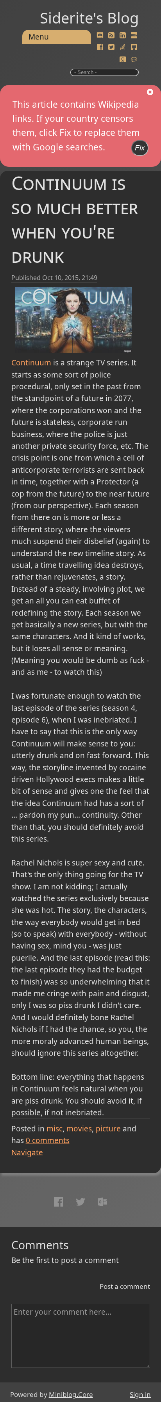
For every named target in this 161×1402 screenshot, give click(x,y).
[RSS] (111, 35)
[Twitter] (111, 47)
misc (55, 1129)
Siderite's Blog (89, 17)
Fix (140, 148)
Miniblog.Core (71, 1394)
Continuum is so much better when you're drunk (74, 219)
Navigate (27, 1152)
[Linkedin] (122, 35)
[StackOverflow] (122, 47)
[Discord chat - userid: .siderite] (100, 35)
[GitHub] (134, 47)
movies (79, 1129)
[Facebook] (100, 47)
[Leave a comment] (134, 59)
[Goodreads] (122, 59)
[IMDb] (134, 35)
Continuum (31, 363)
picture (108, 1129)
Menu (39, 37)
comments (48, 1140)
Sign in (140, 1394)
